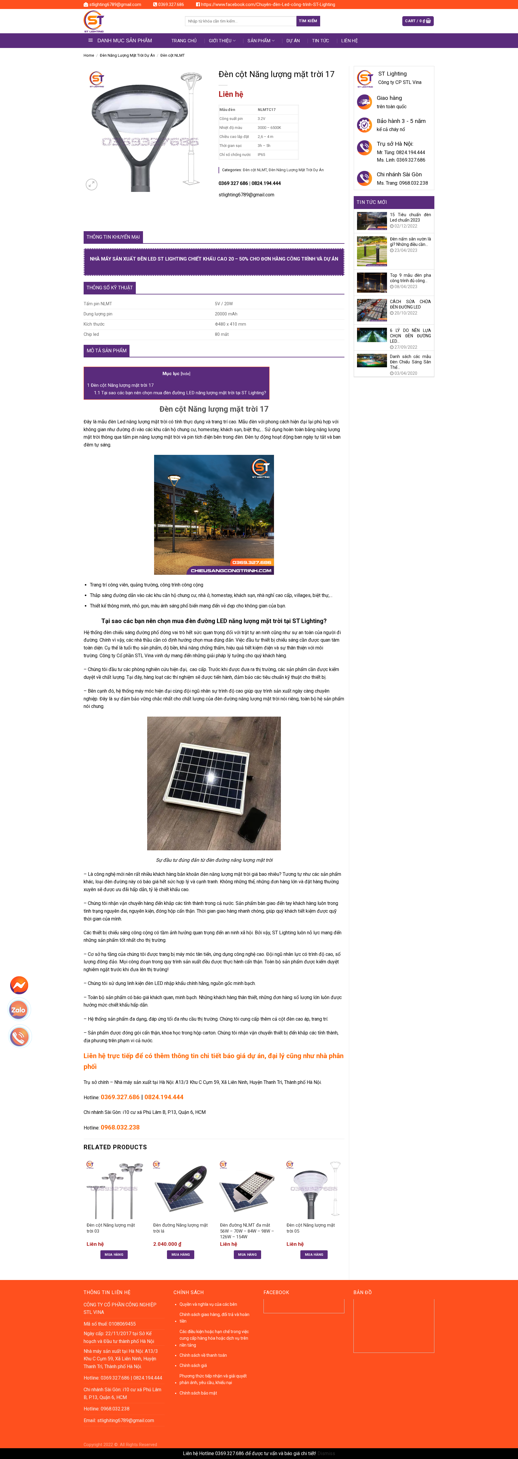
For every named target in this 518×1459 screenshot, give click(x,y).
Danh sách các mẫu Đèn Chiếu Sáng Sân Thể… (410, 362)
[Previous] (83, 1214)
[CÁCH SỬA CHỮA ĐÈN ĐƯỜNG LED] (372, 309)
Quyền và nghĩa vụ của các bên (208, 1304)
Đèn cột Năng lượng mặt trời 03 (111, 1228)
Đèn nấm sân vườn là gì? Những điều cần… (410, 242)
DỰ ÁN (293, 40)
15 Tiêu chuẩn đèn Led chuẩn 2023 (410, 217)
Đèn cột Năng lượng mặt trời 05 (311, 1228)
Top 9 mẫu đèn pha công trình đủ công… (410, 278)
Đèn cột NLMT (172, 55)
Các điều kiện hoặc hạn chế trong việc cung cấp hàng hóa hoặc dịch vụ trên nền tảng (214, 1338)
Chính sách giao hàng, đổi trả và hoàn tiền (214, 1317)
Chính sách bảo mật (198, 1393)
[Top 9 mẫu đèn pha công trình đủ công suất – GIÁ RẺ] (372, 282)
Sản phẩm (259, 40)
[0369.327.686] (23, 1039)
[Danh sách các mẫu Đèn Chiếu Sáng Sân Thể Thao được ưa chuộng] (372, 360)
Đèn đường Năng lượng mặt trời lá (180, 1228)
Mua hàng (114, 1254)
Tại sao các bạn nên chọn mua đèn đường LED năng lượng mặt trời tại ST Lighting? (180, 392)
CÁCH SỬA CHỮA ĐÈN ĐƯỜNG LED (410, 304)
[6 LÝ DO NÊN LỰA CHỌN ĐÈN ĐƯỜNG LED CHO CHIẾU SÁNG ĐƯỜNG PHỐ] (372, 334)
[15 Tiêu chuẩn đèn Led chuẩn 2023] (372, 220)
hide (185, 373)
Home (89, 55)
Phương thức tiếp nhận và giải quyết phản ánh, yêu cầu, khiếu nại (213, 1379)
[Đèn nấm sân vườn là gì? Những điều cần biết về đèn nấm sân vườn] (372, 251)
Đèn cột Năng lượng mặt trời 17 (120, 385)
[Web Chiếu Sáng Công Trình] (130, 21)
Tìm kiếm (308, 21)
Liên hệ (349, 40)
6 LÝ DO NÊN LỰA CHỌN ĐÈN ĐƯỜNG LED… (410, 336)
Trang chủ (184, 40)
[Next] (344, 1214)
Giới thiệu (220, 40)
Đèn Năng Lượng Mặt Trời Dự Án (127, 55)
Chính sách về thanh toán (203, 1355)
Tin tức (320, 40)
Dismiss (326, 1453)
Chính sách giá (193, 1365)
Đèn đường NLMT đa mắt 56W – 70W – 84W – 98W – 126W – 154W (247, 1231)
